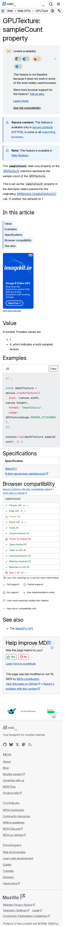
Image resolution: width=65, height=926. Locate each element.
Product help (11, 793)
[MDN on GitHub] (5, 744)
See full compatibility (27, 108)
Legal (35, 910)
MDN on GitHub (13, 835)
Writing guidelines (13, 822)
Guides (7, 864)
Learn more (20, 101)
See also (10, 246)
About (7, 761)
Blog (6, 768)
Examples (11, 229)
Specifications (13, 234)
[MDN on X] (17, 744)
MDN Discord (11, 828)
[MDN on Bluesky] (11, 744)
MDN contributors (28, 679)
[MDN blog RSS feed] (30, 744)
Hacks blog (10, 883)
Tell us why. (37, 94)
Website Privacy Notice (17, 905)
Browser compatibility (18, 240)
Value (8, 223)
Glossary (8, 877)
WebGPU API (24, 628)
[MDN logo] (10, 728)
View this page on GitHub (21, 684)
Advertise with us (13, 780)
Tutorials (8, 871)
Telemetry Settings (14, 910)
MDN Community (13, 810)
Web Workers (19, 155)
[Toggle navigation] (58, 4)
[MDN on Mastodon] (23, 744)
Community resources (16, 816)
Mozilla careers (12, 774)
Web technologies (14, 852)
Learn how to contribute (21, 663)
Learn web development (18, 858)
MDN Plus (9, 786)
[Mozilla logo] (14, 896)
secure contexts (42, 127)
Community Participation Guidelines (25, 916)
